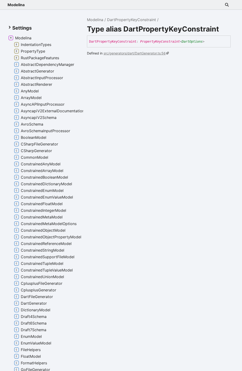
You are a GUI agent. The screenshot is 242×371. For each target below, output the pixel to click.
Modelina (16, 4)
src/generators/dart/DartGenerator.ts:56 (135, 53)
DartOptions (192, 41)
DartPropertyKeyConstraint (131, 19)
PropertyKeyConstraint (160, 41)
